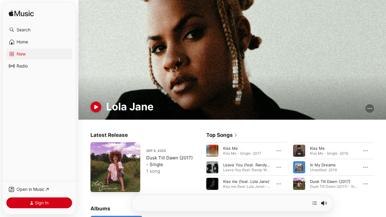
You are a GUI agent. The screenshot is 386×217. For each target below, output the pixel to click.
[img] (21, 13)
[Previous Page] (200, 167)
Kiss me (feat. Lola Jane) (246, 181)
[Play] (95, 107)
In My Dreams (323, 164)
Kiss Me (230, 148)
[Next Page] (380, 167)
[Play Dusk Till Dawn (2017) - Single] (98, 184)
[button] (39, 30)
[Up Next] (314, 203)
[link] (222, 135)
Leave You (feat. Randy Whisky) (253, 164)
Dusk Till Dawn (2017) (330, 181)
